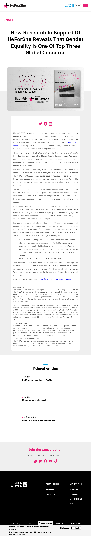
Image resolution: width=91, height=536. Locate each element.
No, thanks (75, 528)
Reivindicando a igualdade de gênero (39, 420)
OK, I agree (64, 528)
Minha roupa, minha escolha (35, 400)
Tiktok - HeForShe (56, 461)
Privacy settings (45, 523)
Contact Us (50, 494)
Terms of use (75, 524)
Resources (73, 494)
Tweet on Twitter (40, 124)
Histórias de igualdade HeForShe (37, 380)
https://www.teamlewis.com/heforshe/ (55, 279)
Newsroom (50, 490)
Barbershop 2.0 (75, 499)
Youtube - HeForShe (50, 461)
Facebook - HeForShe (45, 461)
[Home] (15, 6)
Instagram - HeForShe (35, 461)
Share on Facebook (45, 124)
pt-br (78, 5)
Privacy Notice (60, 524)
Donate (72, 504)
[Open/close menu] (85, 5)
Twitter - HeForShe (40, 461)
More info (21, 534)
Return (9, 20)
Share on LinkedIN (50, 124)
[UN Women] (69, 6)
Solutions (73, 490)
